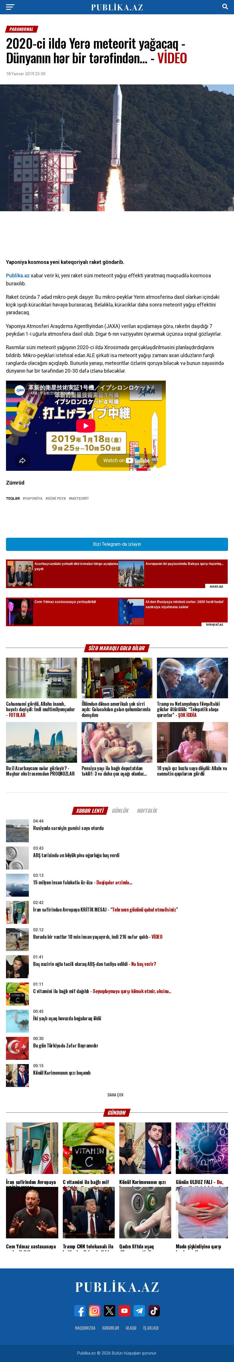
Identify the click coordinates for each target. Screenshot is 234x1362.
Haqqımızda (85, 1328)
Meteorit (80, 499)
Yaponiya (34, 499)
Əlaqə (131, 1328)
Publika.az (18, 275)
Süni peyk (57, 499)
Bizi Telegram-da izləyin (117, 544)
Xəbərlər (110, 1328)
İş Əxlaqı (151, 1328)
